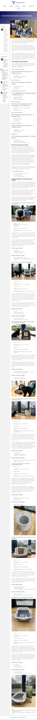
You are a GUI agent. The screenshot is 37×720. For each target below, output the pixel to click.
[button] (18, 10)
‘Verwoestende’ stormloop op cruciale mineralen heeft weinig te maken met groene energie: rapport (5, 97)
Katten (17, 6)
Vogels (11, 6)
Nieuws (4, 6)
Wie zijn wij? (31, 6)
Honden (23, 6)
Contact (18, 8)
